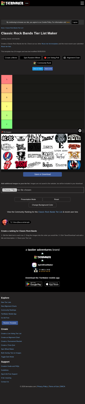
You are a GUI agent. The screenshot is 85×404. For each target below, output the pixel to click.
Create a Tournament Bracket (11, 341)
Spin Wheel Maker (7, 349)
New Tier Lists (6, 302)
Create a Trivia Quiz (8, 345)
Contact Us (5, 382)
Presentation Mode (28, 199)
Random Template (9, 323)
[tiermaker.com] (12, 3)
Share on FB (48, 68)
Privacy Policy (42, 386)
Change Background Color (42, 205)
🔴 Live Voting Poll (51, 58)
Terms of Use (54, 386)
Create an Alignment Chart (10, 337)
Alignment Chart (73, 58)
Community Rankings (8, 310)
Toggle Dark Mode (7, 357)
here (68, 22)
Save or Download (42, 174)
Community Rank (44, 63)
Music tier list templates (50, 44)
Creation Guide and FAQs (10, 366)
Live (26, 3)
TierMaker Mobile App (8, 314)
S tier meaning (6, 378)
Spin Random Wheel (32, 58)
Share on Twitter (37, 68)
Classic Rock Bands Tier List (14, 28)
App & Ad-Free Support (9, 374)
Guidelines (5, 370)
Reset (56, 199)
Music (3, 28)
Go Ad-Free (5, 318)
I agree (74, 22)
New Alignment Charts (9, 306)
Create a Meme (11, 58)
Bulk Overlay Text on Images (11, 353)
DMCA (62, 386)
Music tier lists (6, 46)
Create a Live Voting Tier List (11, 333)
